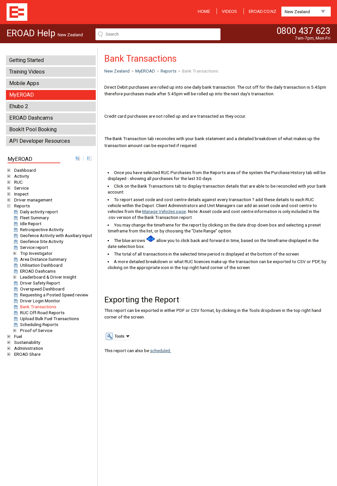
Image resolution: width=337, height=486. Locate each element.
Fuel (18, 336)
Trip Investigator (36, 253)
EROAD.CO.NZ (262, 11)
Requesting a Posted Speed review (54, 294)
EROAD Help (17, 12)
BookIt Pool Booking (33, 129)
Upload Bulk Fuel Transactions (49, 318)
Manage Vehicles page (164, 211)
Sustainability (27, 342)
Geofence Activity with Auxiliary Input (56, 235)
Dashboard (25, 170)
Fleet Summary (34, 217)
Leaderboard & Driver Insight (48, 277)
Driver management (33, 199)
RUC (18, 182)
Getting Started (26, 60)
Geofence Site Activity (41, 241)
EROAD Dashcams (31, 118)
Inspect (21, 194)
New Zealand (297, 11)
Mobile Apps (24, 83)
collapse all (89, 158)
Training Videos (27, 72)
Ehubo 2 (18, 106)
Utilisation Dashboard (41, 265)
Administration (28, 348)
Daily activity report (39, 211)
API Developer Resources (39, 141)
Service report (34, 247)
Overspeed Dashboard (42, 288)
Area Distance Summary (43, 259)
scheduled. (160, 350)
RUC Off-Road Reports (42, 312)
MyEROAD (21, 95)
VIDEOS (229, 11)
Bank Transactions (38, 306)
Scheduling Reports (39, 324)
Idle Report (30, 223)
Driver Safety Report (40, 283)
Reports (22, 205)
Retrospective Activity (42, 229)
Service (21, 188)
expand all (77, 158)
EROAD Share (27, 354)
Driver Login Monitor (40, 300)
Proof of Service (36, 330)
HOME (204, 11)
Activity (21, 176)
